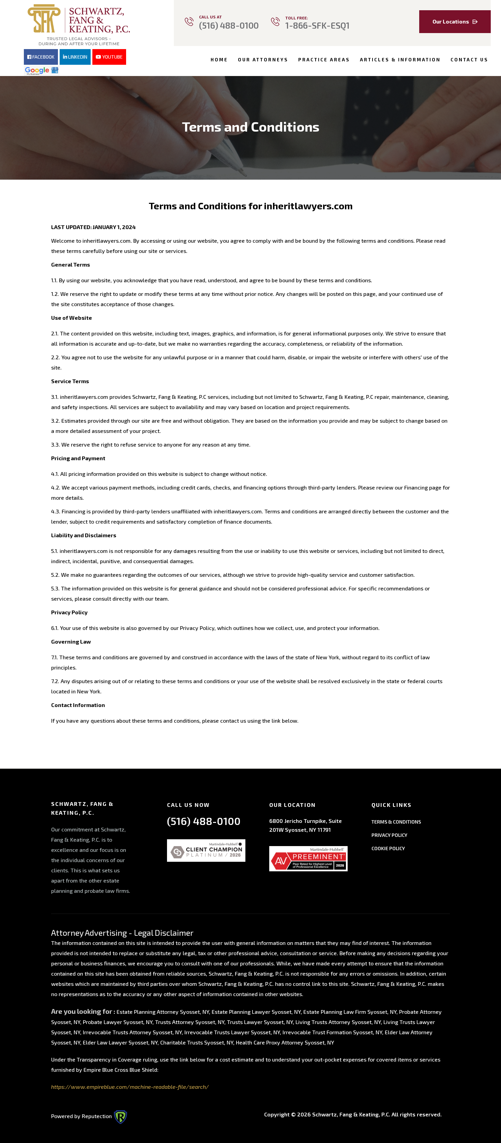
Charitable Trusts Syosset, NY (196, 1042)
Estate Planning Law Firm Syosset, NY (349, 1011)
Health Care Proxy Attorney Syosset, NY (285, 1042)
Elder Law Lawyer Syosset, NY (120, 1042)
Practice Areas (324, 59)
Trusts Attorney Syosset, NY (189, 1022)
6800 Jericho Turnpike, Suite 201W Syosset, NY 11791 (305, 825)
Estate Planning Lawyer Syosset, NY (256, 1011)
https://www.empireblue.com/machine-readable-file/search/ (130, 1086)
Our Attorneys (263, 59)
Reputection (97, 1116)
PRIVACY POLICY (389, 835)
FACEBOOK (43, 57)
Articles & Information (400, 59)
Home (219, 59)
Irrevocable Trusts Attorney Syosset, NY (132, 1032)
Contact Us (469, 59)
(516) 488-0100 (229, 25)
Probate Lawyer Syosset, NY (117, 1022)
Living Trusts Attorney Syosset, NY (338, 1022)
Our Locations (450, 21)
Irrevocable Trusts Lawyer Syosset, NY (232, 1032)
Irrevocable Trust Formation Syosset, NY (332, 1032)
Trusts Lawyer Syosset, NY (260, 1022)
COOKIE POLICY (388, 848)
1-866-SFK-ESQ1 (317, 25)
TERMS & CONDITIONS (396, 822)
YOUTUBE (112, 57)
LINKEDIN (77, 57)
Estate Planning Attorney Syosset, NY (163, 1011)
